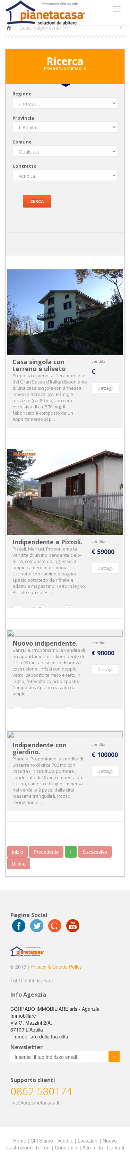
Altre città (93, 1147)
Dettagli (105, 388)
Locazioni (88, 1140)
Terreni (43, 1147)
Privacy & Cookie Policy (56, 966)
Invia (114, 1056)
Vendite (65, 1140)
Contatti (115, 1147)
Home (19, 1140)
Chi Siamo (42, 1140)
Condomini (66, 1147)
